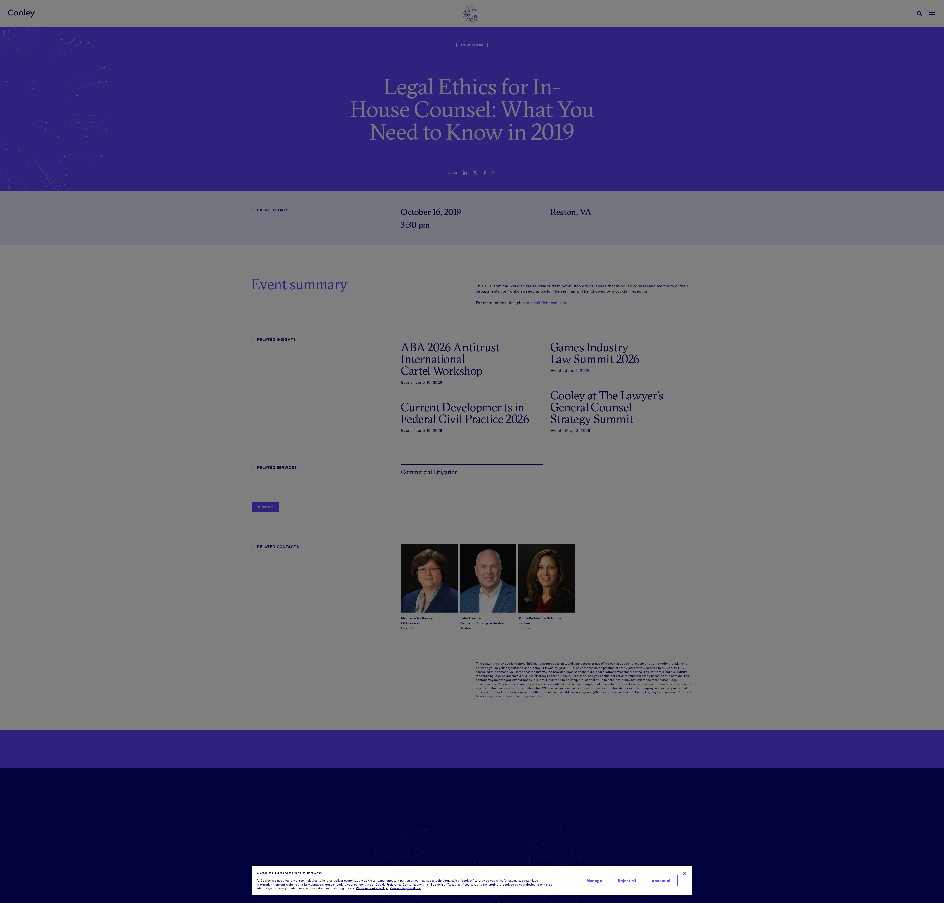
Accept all (661, 880)
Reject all (627, 880)
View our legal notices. (405, 888)
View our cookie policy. (372, 888)
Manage (594, 880)
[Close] (684, 873)
